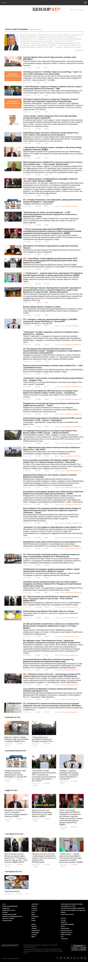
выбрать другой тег (35, 29)
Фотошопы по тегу (13, 871)
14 (47, 174)
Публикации (35, 932)
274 (48, 607)
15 (47, 325)
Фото (33, 912)
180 (48, 195)
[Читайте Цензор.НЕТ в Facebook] (57, 958)
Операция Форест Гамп (68, 906)
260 (48, 684)
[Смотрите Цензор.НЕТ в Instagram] (75, 958)
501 (48, 426)
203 (48, 399)
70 (47, 386)
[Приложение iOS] (81, 958)
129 (48, 712)
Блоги (33, 918)
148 (48, 456)
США (62, 936)
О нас (4, 904)
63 (47, 537)
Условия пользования (9, 914)
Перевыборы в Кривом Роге (73, 344)
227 (48, 241)
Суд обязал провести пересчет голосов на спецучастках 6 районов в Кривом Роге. (50, 614)
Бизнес (33, 924)
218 (48, 283)
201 (48, 374)
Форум (33, 920)
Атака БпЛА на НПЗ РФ (67, 914)
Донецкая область (66, 930)
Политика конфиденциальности (12, 916)
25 (47, 655)
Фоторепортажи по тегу (15, 751)
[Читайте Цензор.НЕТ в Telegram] (64, 958)
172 (48, 254)
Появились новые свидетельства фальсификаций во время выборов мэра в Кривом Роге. (53, 709)
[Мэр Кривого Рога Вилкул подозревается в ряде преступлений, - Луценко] (13, 250)
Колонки (34, 934)
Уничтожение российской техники (72, 904)
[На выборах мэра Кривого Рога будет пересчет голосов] (13, 615)
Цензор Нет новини (8, 918)
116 (48, 617)
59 (47, 225)
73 (47, 143)
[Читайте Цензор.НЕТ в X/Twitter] (61, 958)
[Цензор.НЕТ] (46, 9)
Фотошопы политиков (71, 206)
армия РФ (64, 922)
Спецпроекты (35, 930)
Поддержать (6, 908)
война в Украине (66, 934)
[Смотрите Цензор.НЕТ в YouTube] (68, 958)
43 (47, 128)
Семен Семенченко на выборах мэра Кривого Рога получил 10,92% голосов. (50, 396)
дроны (63, 926)
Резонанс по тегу (13, 717)
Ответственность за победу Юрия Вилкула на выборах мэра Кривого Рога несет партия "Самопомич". (52, 383)
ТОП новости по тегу (14, 834)
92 (47, 206)
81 (47, 548)
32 (47, 670)
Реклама (4, 912)
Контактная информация (9, 906)
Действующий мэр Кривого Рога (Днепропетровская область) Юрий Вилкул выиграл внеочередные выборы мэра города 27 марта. (53, 371)
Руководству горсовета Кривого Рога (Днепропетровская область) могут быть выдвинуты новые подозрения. (52, 251)
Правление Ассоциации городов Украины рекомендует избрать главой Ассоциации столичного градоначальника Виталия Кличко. (51, 574)
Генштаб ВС (64, 938)
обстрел (63, 918)
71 (8, 745)
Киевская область (66, 932)
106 (48, 565)
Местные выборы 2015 (71, 607)
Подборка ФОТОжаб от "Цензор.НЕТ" (38, 204)
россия (63, 920)
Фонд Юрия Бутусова (8, 910)
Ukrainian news (7, 920)
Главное (34, 928)
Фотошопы (35, 916)
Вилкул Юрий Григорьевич (16, 29)
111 (48, 470)
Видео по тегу (11, 790)
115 (48, 269)
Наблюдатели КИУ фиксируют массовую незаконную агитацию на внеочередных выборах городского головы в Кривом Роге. (49, 453)
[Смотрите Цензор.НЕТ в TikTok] (71, 958)
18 (36, 745)
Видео (33, 914)
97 (47, 414)
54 (47, 158)
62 (47, 315)
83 (47, 302)
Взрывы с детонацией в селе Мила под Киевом (73, 911)
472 (48, 443)
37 (47, 523)
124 (48, 577)
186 (48, 699)
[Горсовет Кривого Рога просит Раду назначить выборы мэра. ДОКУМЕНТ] (13, 61)
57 (47, 504)
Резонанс (34, 910)
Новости (34, 906)
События (34, 908)
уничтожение (65, 928)
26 (47, 95)
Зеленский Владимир (67, 924)
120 (48, 344)
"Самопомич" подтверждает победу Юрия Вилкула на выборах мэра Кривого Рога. (50, 423)
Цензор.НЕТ (34, 904)
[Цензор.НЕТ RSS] (85, 958)
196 (48, 361)
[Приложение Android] (78, 958)
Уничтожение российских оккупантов (73, 908)
